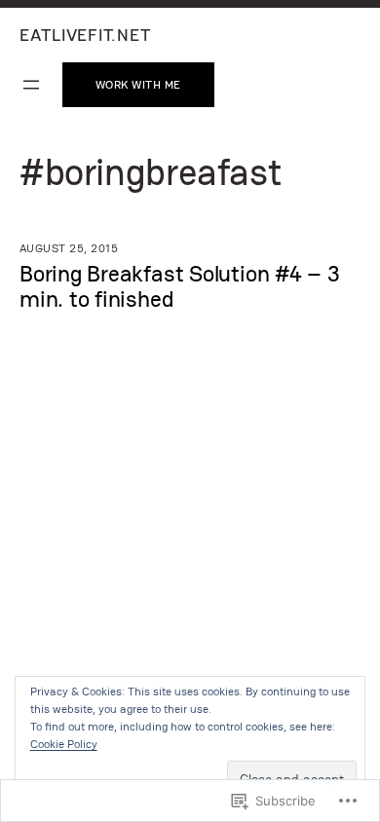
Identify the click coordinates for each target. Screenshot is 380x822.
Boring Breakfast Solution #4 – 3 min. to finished (179, 286)
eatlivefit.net (84, 34)
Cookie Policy (63, 744)
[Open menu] (31, 84)
